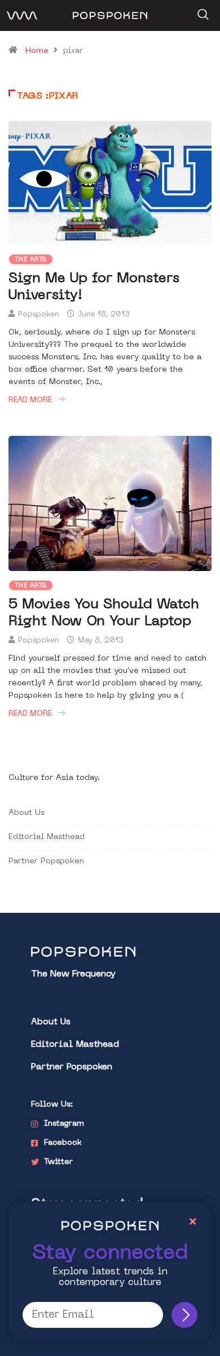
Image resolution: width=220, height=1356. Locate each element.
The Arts (31, 260)
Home (37, 51)
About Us (26, 813)
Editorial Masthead (46, 837)
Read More (30, 400)
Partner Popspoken (46, 861)
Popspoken (38, 314)
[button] (201, 10)
